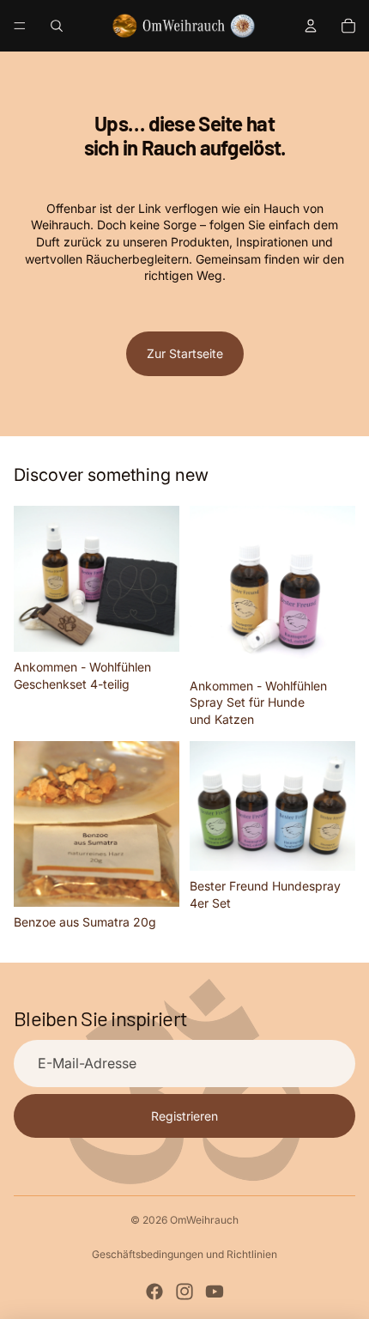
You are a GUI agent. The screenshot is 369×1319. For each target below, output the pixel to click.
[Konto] (311, 26)
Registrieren (184, 1116)
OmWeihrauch (204, 1219)
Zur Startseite (185, 353)
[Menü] (19, 26)
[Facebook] (154, 1291)
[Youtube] (214, 1291)
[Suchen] (57, 26)
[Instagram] (184, 1291)
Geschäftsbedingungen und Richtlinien (184, 1254)
